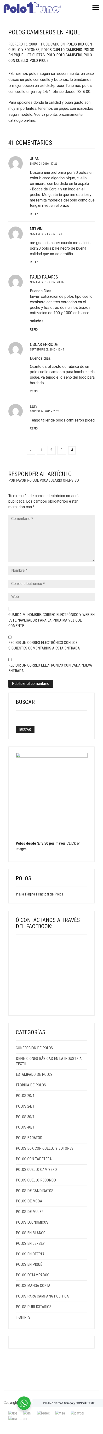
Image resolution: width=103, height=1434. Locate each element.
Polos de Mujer (30, 1211)
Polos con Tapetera (34, 1159)
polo (50, 55)
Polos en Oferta (30, 1254)
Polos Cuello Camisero (61, 49)
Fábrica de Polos (31, 1085)
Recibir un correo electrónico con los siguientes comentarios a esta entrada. (44, 645)
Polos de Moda (29, 1201)
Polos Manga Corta (33, 1285)
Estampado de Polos (34, 1074)
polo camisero (69, 55)
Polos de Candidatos (34, 1190)
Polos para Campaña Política (42, 1296)
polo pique (38, 60)
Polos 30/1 (25, 1117)
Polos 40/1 (25, 1127)
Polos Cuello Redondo (36, 1180)
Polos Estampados (32, 1275)
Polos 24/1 (25, 1106)
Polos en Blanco (31, 1233)
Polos (59, 894)
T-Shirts (23, 1317)
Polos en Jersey (30, 1243)
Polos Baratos (29, 1138)
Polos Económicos (32, 1222)
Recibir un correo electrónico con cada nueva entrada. (50, 668)
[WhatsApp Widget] (24, 1403)
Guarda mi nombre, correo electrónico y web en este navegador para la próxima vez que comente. (51, 620)
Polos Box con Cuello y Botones (45, 1148)
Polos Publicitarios (34, 1306)
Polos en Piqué (29, 1264)
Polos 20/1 (25, 1095)
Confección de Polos (34, 1048)
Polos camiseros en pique (44, 32)
